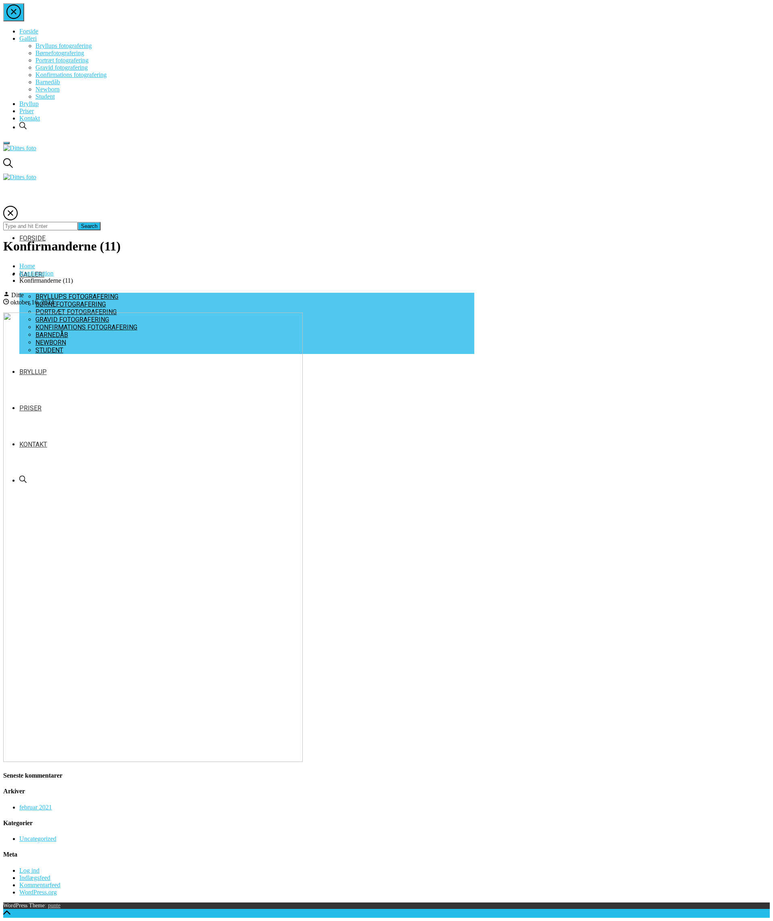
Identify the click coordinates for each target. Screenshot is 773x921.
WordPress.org (38, 892)
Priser (26, 111)
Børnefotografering (59, 53)
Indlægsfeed (34, 877)
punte (54, 905)
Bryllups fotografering (63, 45)
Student (45, 96)
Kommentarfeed (39, 885)
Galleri (28, 38)
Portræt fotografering (62, 60)
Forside (28, 31)
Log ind (29, 870)
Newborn (47, 89)
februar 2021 (35, 807)
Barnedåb (47, 82)
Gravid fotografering (61, 67)
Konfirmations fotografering (71, 74)
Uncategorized (37, 838)
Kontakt (29, 118)
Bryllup (29, 103)
